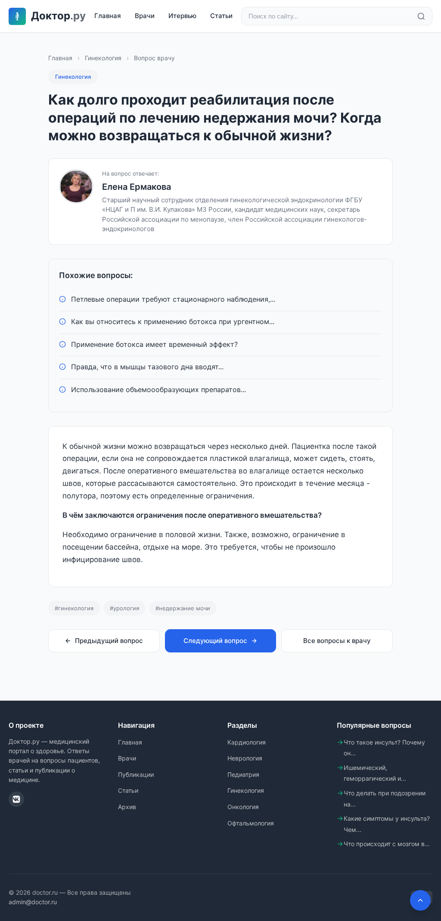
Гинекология (103, 58)
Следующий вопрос (215, 641)
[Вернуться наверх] (420, 900)
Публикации (136, 774)
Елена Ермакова (136, 187)
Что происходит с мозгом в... (387, 843)
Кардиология (246, 742)
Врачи (145, 16)
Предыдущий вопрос (109, 641)
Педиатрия (243, 774)
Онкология (243, 806)
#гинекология (74, 608)
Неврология (244, 758)
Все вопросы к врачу (337, 641)
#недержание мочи (182, 608)
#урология (124, 608)
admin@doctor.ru (33, 902)
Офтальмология (250, 823)
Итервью (182, 16)
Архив (127, 806)
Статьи (221, 16)
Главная (107, 16)
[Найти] (421, 16)
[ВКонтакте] (16, 799)
